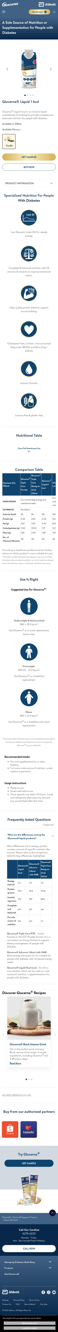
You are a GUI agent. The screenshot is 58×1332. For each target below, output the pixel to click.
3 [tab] (30, 95)
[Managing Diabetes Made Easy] (50, 1262)
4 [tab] (33, 95)
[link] (6, 1217)
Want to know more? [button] (29, 1323)
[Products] (50, 1268)
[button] (54, 12)
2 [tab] (27, 95)
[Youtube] (54, 1293)
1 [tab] (25, 95)
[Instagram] (48, 1293)
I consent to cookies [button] (29, 1328)
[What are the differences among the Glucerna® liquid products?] (53, 836)
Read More (15, 1063)
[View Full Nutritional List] (29, 452)
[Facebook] (43, 1293)
